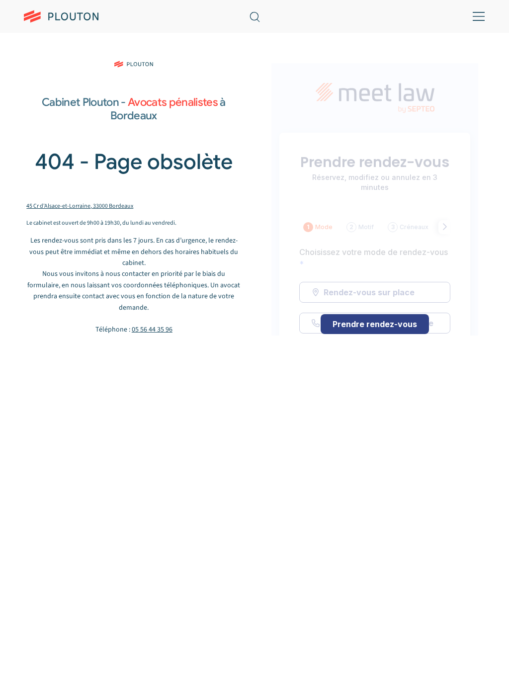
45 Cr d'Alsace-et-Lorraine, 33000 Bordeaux (79, 206)
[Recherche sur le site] (254, 16)
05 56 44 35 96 (152, 330)
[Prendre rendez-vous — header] (339, 16)
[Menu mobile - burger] (477, 16)
